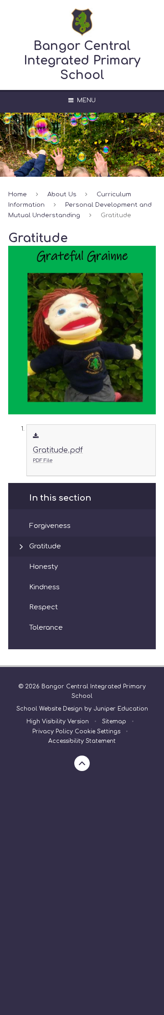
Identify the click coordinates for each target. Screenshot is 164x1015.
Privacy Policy (52, 731)
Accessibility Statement (82, 741)
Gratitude (116, 215)
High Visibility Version (57, 721)
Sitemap (114, 721)
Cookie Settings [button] (97, 731)
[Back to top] (82, 763)
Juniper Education (120, 709)
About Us (62, 194)
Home (17, 194)
